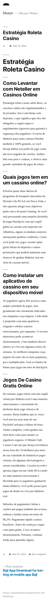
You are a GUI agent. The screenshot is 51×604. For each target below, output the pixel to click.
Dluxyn (8, 13)
